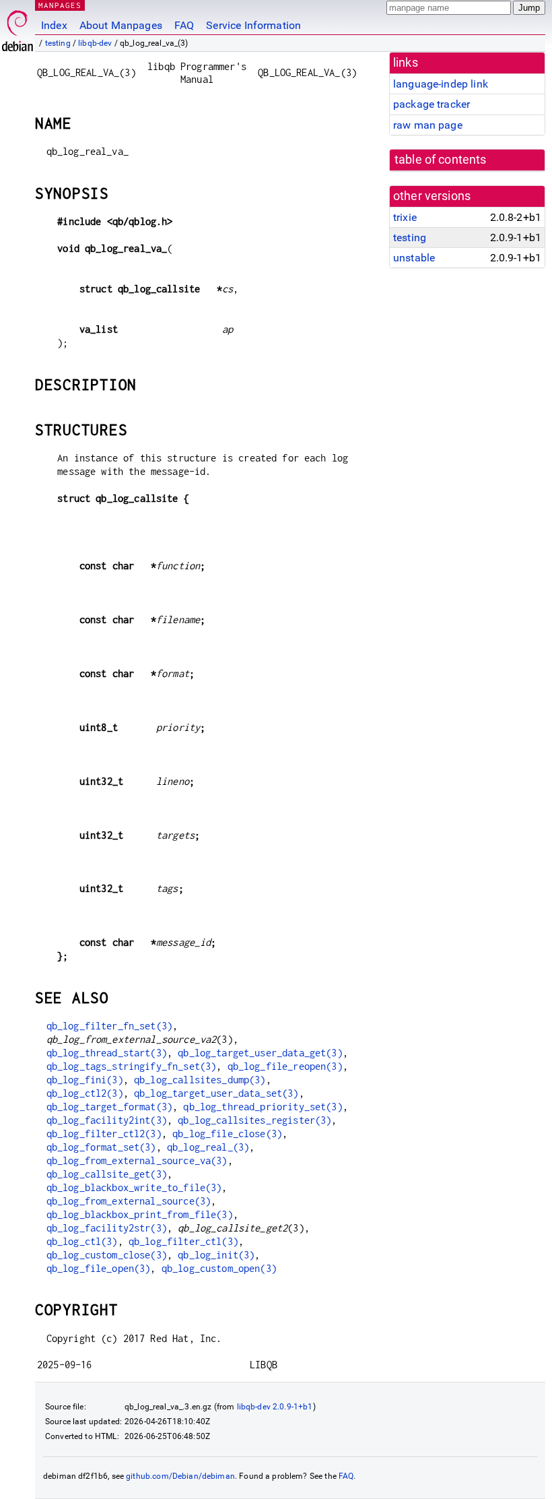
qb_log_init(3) (216, 1255)
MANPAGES (59, 5)
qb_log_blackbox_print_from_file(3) (139, 1214)
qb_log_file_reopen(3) (285, 1066)
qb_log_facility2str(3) (106, 1228)
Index (54, 25)
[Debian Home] (17, 27)
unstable (414, 257)
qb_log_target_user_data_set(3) (216, 1093)
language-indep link (440, 83)
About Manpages (120, 25)
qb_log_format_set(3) (101, 1147)
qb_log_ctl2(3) (84, 1093)
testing (58, 43)
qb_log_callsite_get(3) (106, 1174)
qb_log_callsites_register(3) (254, 1120)
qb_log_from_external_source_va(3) (137, 1160)
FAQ (184, 25)
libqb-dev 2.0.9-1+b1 (275, 1406)
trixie (405, 217)
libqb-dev (95, 43)
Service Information (253, 25)
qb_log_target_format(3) (109, 1106)
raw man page (427, 125)
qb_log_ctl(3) (82, 1241)
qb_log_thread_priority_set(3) (262, 1106)
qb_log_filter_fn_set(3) (109, 1025)
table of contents (440, 159)
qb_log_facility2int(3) (106, 1120)
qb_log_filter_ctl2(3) (104, 1133)
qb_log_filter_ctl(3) (183, 1241)
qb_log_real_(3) (208, 1147)
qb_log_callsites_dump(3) (200, 1079)
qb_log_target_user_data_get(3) (260, 1052)
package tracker (431, 104)
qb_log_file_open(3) (98, 1268)
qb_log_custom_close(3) (106, 1255)
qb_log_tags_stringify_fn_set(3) (131, 1066)
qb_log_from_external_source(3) (128, 1201)
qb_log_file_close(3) (227, 1133)
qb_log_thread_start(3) (106, 1052)
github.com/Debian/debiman (180, 1476)
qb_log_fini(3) (84, 1079)
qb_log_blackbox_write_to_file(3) (134, 1187)
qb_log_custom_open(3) (219, 1268)
